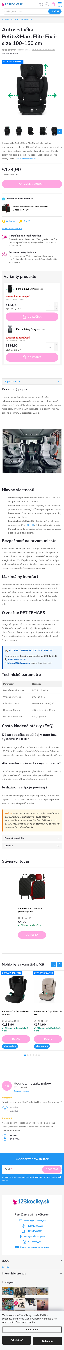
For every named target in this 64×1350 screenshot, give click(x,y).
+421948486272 (34, 1225)
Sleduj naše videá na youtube (34, 1247)
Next (59, 964)
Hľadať (55, 11)
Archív (5, 1267)
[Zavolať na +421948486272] (41, 4)
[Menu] (60, 4)
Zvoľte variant (34, 184)
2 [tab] (28, 1055)
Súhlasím (47, 1341)
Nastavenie (32, 1329)
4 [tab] (33, 1055)
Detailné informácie (24, 158)
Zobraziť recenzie (21, 1091)
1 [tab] (25, 1055)
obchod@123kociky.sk (34, 1220)
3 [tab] (30, 1055)
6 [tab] (39, 1055)
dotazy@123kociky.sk (19, 663)
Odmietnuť (16, 1340)
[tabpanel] (32, 904)
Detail (16, 1038)
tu (34, 1322)
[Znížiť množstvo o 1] (56, 308)
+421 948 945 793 (17, 659)
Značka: (12, 228)
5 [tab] (36, 1055)
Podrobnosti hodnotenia (43, 49)
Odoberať (52, 1169)
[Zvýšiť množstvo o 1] (56, 304)
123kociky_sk (34, 1241)
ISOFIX (30, 525)
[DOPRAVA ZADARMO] (16, 989)
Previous (53, 964)
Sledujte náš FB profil (34, 1236)
